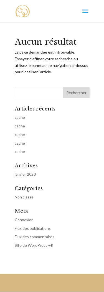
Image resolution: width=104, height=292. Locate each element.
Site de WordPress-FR (34, 245)
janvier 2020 (25, 174)
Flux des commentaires (34, 236)
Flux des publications (33, 228)
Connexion (24, 219)
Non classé (24, 197)
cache (20, 117)
